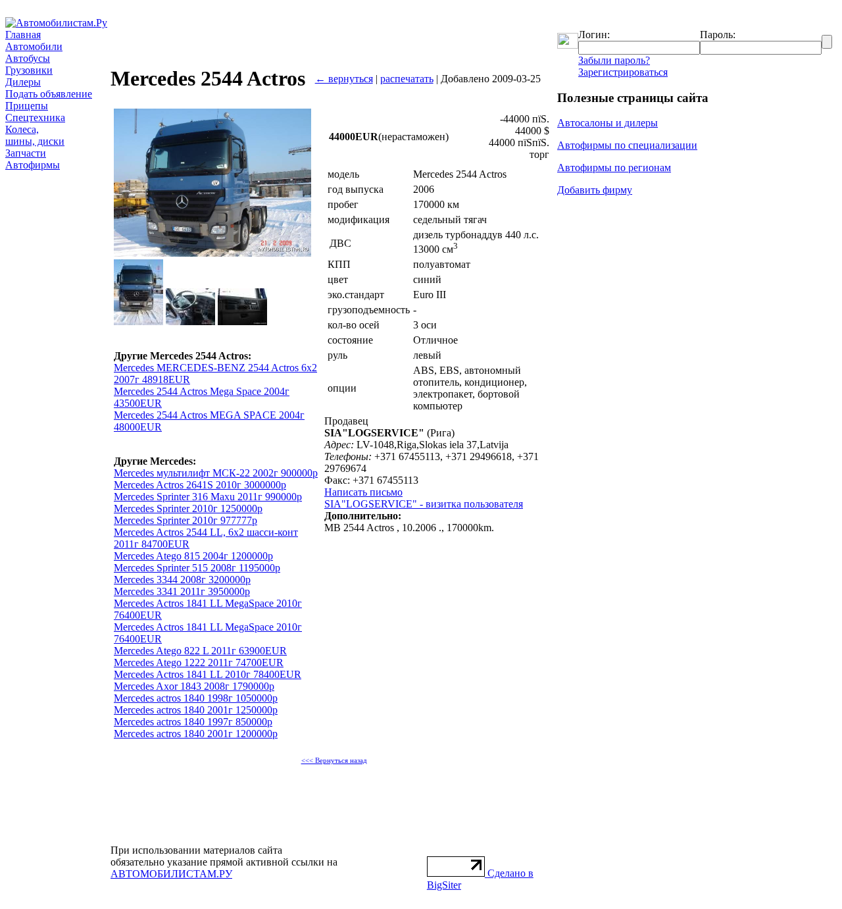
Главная (23, 34)
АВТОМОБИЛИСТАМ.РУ (171, 873)
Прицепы (26, 105)
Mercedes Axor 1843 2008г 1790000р (194, 686)
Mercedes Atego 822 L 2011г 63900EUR (200, 650)
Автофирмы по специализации (627, 145)
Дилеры (23, 82)
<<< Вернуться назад (334, 760)
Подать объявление (48, 93)
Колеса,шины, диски (34, 135)
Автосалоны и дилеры (607, 122)
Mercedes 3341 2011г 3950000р (182, 591)
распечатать (406, 78)
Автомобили (33, 46)
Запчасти (25, 153)
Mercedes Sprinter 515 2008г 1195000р (197, 567)
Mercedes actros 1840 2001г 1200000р (196, 733)
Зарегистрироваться (623, 72)
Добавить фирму (594, 189)
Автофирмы (32, 164)
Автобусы (27, 58)
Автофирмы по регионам (614, 167)
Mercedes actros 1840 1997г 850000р (193, 721)
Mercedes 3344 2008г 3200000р (182, 579)
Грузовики (29, 70)
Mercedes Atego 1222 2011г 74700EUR (199, 662)
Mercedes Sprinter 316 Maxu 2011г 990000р (208, 496)
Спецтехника (35, 117)
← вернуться (344, 78)
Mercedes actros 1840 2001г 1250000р (196, 709)
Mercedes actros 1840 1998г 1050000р (196, 698)
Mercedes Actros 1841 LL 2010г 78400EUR (207, 674)
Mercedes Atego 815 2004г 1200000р (193, 555)
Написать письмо (363, 492)
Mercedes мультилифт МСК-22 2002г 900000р (216, 473)
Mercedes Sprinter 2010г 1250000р (188, 508)
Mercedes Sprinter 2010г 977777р (185, 520)
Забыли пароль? (614, 60)
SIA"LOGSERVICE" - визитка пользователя (423, 503)
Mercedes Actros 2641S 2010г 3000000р (200, 484)
